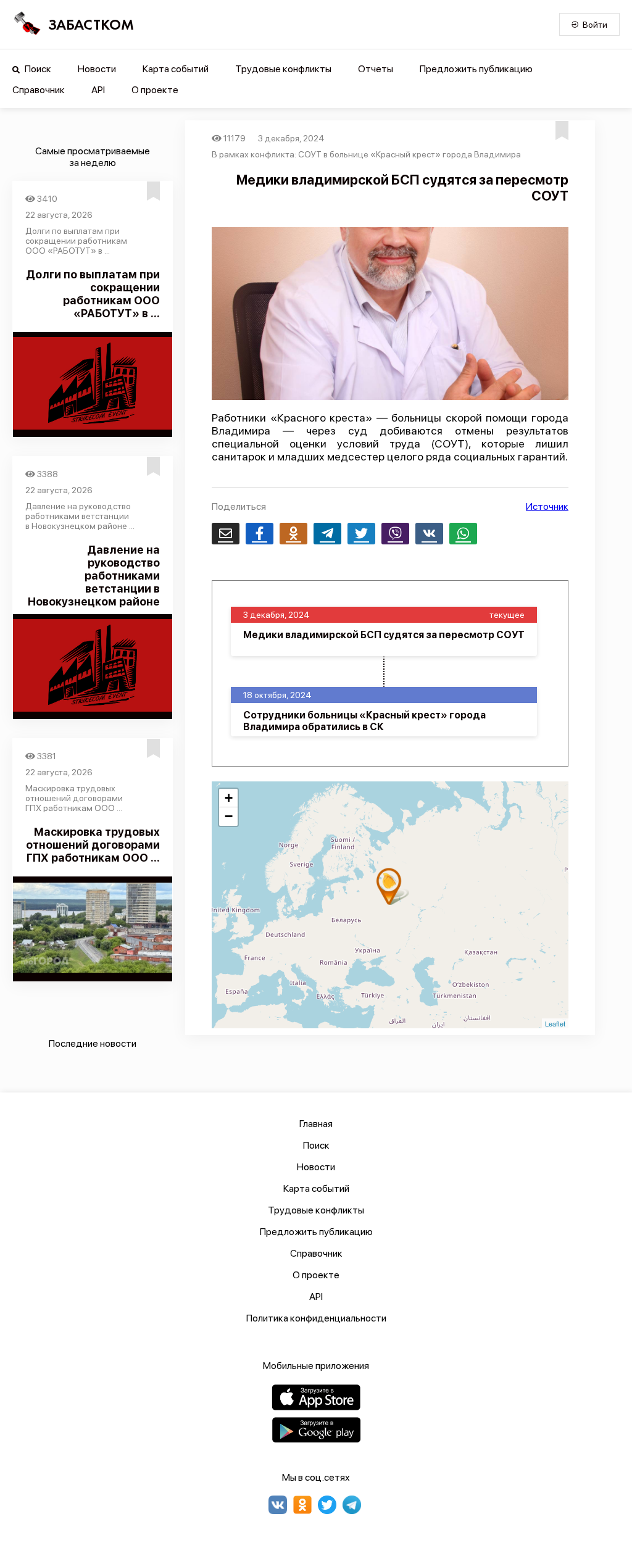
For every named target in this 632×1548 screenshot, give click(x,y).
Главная (316, 1124)
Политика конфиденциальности (316, 1318)
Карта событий (176, 69)
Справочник (38, 90)
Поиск (37, 69)
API (98, 90)
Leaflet (555, 1023)
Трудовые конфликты (283, 69)
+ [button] (229, 797)
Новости (97, 69)
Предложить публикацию (476, 69)
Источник (547, 506)
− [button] (229, 816)
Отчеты (375, 69)
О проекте (154, 90)
